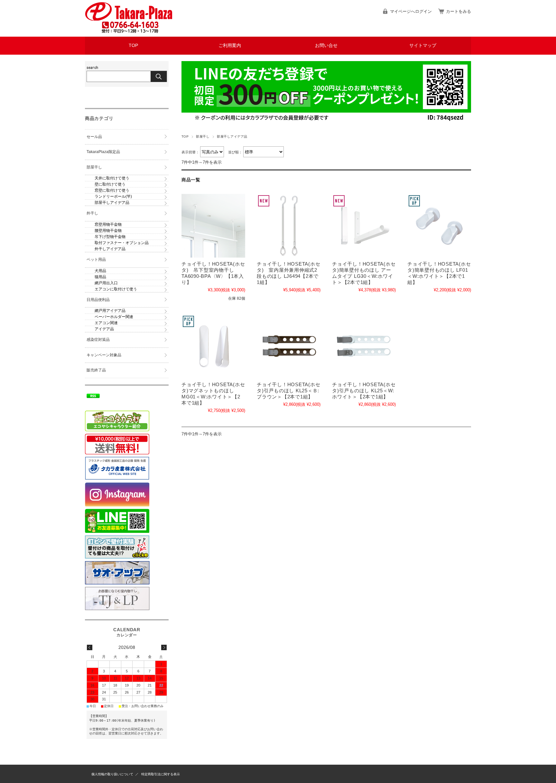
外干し (92, 213)
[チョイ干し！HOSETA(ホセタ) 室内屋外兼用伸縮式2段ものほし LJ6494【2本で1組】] (288, 226)
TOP (133, 45)
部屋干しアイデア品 (112, 202)
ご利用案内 (229, 45)
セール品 (94, 136)
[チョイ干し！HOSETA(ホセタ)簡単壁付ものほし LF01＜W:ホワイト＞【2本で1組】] (439, 226)
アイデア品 (104, 329)
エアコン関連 (106, 323)
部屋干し (202, 136)
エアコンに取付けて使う (116, 289)
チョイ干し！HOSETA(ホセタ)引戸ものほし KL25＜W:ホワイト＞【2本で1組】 (363, 390)
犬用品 (100, 271)
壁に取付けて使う (110, 184)
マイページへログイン (411, 11)
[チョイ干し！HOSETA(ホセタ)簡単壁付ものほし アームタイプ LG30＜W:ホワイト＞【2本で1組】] (364, 226)
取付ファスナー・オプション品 (122, 243)
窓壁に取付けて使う (112, 190)
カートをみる (458, 11)
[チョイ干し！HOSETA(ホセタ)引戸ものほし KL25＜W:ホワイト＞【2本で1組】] (364, 346)
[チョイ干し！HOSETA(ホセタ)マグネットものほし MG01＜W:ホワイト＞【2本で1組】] (213, 346)
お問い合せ (326, 45)
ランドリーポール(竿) (113, 196)
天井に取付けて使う (112, 178)
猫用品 (100, 277)
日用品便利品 (98, 299)
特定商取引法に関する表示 (160, 774)
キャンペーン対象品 (104, 355)
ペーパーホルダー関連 (114, 316)
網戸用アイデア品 (110, 310)
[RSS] (93, 394)
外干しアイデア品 (110, 249)
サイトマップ (422, 45)
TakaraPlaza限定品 (103, 152)
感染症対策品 (98, 339)
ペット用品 (96, 259)
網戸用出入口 (106, 283)
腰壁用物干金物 (108, 230)
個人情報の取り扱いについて (112, 774)
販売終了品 (96, 370)
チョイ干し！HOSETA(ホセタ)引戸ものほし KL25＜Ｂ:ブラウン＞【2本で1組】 (288, 390)
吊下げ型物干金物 (110, 236)
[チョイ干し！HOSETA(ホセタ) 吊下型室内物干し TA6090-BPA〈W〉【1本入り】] (213, 226)
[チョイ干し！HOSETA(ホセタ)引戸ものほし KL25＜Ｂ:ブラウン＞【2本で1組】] (288, 346)
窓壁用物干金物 (108, 224)
